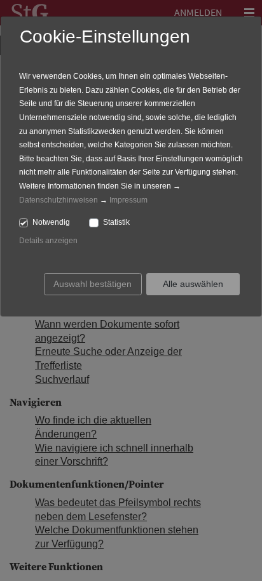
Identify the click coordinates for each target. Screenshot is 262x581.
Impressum (128, 200)
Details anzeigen (48, 240)
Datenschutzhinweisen (58, 200)
